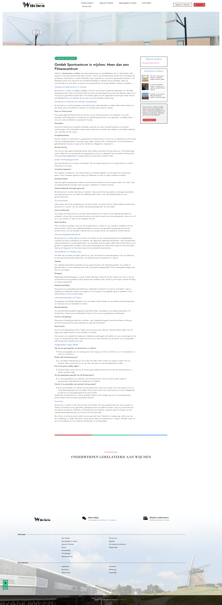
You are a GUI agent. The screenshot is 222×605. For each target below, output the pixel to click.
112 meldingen (66, 553)
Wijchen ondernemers (159, 517)
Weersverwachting (67, 556)
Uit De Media (146, 3)
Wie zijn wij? (86, 6)
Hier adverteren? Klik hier (151, 63)
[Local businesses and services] (145, 518)
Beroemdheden (66, 550)
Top (5, 586)
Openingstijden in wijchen (127, 3)
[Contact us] (84, 518)
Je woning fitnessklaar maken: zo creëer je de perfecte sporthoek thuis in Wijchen (158, 87)
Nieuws (64, 547)
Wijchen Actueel (86, 3)
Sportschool (65, 570)
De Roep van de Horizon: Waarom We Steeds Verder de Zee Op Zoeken (158, 95)
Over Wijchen (66, 538)
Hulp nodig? (93, 517)
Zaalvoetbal (112, 566)
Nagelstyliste (65, 566)
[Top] (5, 583)
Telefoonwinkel (66, 573)
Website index (113, 547)
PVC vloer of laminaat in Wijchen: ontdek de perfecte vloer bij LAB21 (157, 77)
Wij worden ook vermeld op (117, 544)
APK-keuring (112, 570)
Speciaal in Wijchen (106, 3)
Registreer (112, 541)
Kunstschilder (113, 573)
